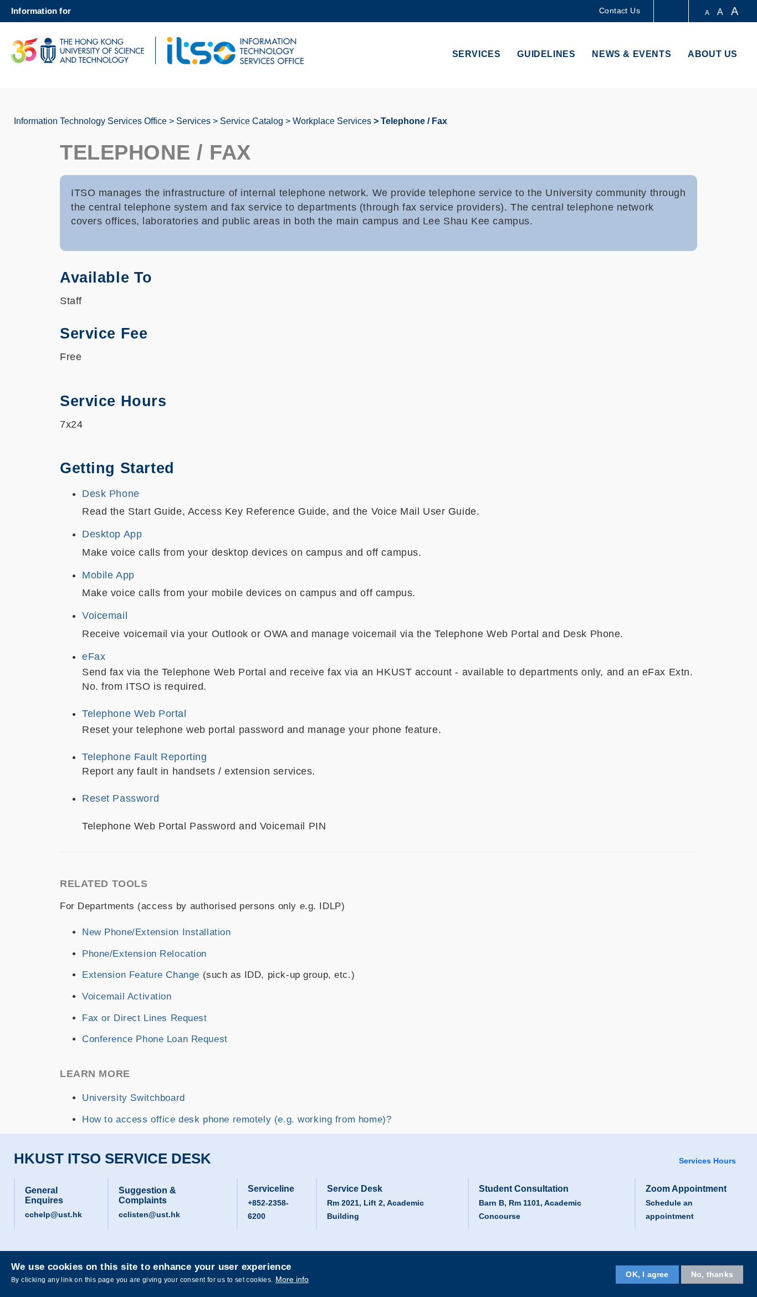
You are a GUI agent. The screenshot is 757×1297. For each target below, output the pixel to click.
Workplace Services (332, 121)
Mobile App (108, 575)
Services (476, 54)
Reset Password (120, 798)
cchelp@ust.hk (53, 1214)
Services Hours (707, 1160)
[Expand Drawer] (672, 11)
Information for (41, 11)
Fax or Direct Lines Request (144, 1018)
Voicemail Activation (127, 996)
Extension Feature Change (141, 975)
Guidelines (546, 54)
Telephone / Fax (414, 121)
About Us (713, 54)
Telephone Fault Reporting (144, 756)
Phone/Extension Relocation (144, 954)
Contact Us (619, 10)
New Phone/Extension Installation (156, 932)
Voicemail (104, 615)
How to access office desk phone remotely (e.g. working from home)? (236, 1119)
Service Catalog (251, 121)
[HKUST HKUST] (77, 50)
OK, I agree (647, 1274)
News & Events (631, 54)
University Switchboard (133, 1098)
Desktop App (112, 534)
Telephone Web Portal (134, 713)
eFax (95, 656)
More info (292, 1279)
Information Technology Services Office (90, 121)
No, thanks (712, 1274)
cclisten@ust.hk (149, 1214)
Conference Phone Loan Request (155, 1039)
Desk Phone (111, 493)
